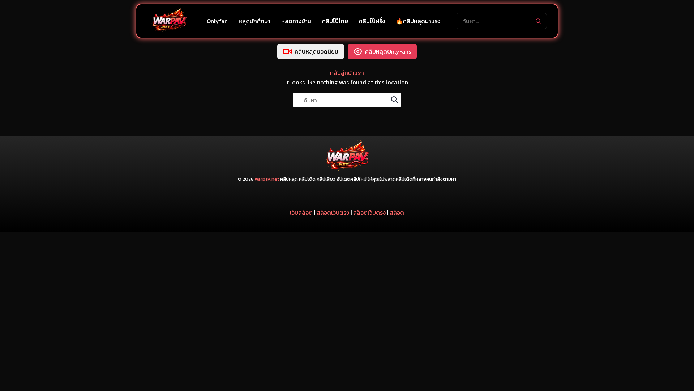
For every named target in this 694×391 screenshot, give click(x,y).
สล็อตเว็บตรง (333, 212)
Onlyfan (217, 21)
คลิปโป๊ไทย (335, 21)
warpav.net (267, 179)
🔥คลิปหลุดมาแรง (418, 21)
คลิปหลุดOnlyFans (388, 51)
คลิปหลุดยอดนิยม (316, 51)
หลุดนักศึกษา (254, 21)
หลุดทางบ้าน (296, 21)
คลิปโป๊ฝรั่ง (372, 21)
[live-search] (538, 21)
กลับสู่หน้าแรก (347, 72)
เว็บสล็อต (301, 212)
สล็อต (397, 212)
